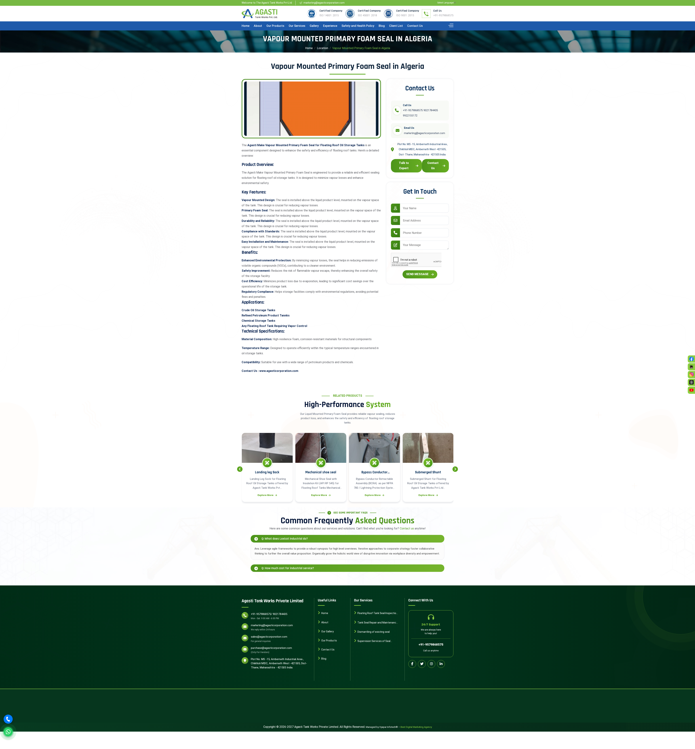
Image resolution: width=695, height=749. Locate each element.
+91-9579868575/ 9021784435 (269, 614)
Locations (327, 667)
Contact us (407, 528)
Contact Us (415, 26)
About (258, 26)
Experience (330, 26)
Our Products (275, 26)
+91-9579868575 (443, 15)
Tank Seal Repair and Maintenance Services (376, 623)
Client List (396, 26)
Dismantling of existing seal (373, 631)
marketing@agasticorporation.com (272, 625)
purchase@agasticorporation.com (271, 648)
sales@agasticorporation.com (269, 636)
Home (245, 26)
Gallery (314, 26)
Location (322, 48)
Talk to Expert (404, 165)
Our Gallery (327, 631)
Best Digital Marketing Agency (416, 727)
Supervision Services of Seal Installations (372, 641)
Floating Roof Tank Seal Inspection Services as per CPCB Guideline (376, 613)
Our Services (297, 26)
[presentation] (240, 469)
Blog (382, 26)
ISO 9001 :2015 (405, 15)
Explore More (265, 495)
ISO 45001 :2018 (367, 15)
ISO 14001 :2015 (329, 15)
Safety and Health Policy (358, 26)
